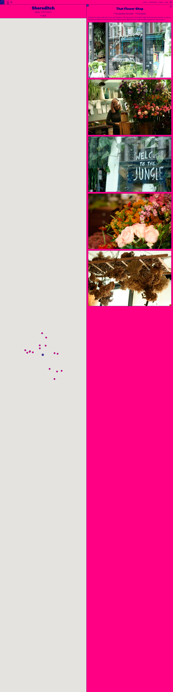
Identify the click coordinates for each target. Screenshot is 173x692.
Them (44, 15)
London (37, 12)
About (161, 2)
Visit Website (141, 13)
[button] (62, 371)
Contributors (153, 2)
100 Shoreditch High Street (124, 13)
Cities (145, 2)
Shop (166, 2)
